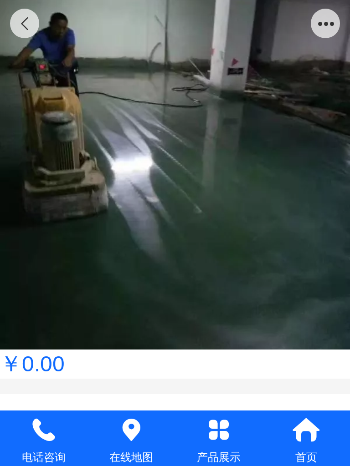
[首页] (306, 430)
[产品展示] (218, 430)
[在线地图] (131, 430)
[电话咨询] (44, 430)
